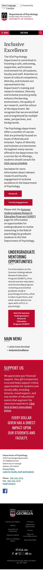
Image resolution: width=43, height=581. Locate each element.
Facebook (5, 491)
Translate (10, 8)
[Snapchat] (23, 553)
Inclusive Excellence (19, 350)
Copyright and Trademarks (13, 530)
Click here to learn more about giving (19, 407)
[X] (16, 553)
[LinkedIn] (30, 553)
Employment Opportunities (30, 525)
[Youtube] (26, 553)
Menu (6, 32)
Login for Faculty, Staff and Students (18, 472)
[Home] (21, 19)
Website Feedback (13, 535)
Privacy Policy (9, 469)
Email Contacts (9, 484)
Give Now (24, 32)
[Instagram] (19, 553)
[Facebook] (13, 553)
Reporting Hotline (30, 540)
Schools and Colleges (13, 522)
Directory (30, 522)
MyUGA (12, 525)
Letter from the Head (19, 346)
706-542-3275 (14, 481)
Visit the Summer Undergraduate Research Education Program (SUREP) (21, 318)
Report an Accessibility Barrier (30, 535)
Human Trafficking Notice (12, 540)
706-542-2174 (16, 478)
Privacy (30, 530)
